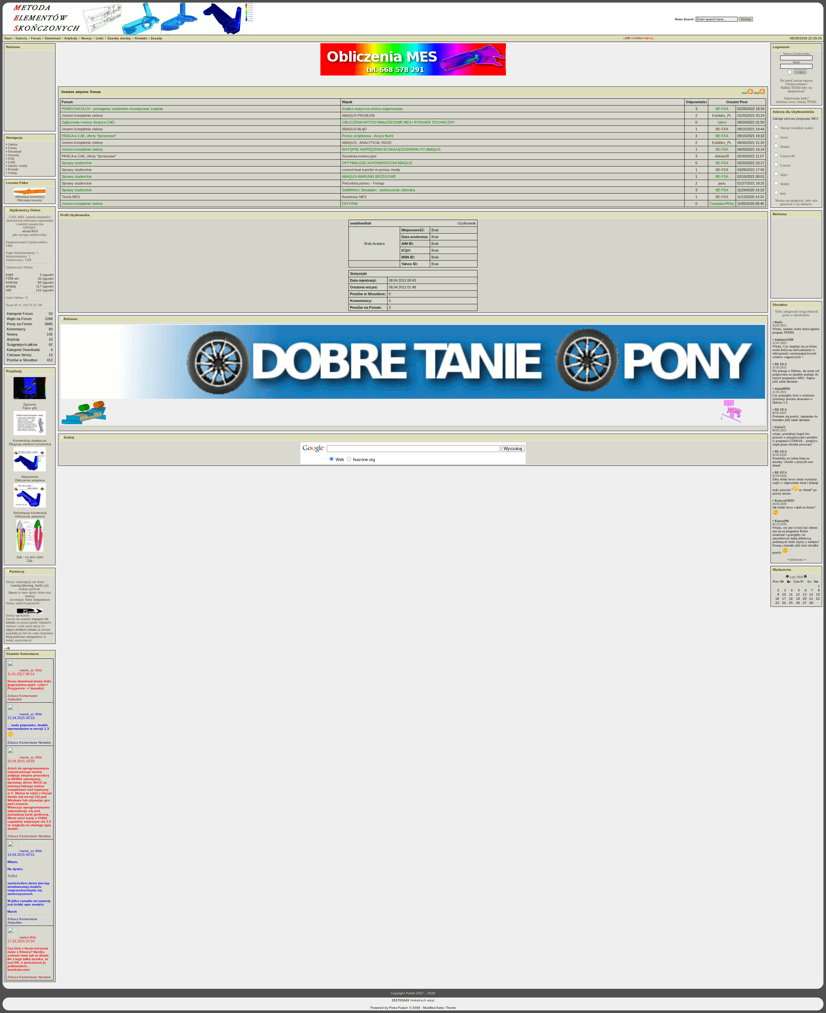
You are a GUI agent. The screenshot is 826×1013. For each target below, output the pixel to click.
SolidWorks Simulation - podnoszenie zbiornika (378, 190)
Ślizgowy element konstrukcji (30, 444)
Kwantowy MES (354, 197)
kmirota (11, 282)
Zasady (156, 38)
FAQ (11, 158)
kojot (9, 274)
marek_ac (27, 670)
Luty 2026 (796, 577)
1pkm (722, 122)
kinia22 (780, 427)
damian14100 (784, 339)
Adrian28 (722, 156)
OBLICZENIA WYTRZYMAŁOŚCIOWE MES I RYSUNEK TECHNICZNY (398, 122)
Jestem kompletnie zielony (82, 115)
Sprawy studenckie (77, 163)
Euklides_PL (721, 115)
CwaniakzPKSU (722, 204)
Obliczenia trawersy (29, 200)
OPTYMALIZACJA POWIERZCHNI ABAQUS (377, 163)
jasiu (721, 183)
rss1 (745, 93)
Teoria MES (71, 197)
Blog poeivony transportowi (24, 636)
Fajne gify (30, 408)
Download (52, 38)
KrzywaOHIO (784, 500)
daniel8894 (782, 388)
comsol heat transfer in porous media (371, 170)
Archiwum (796, 559)
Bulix (778, 322)
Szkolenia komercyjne (359, 156)
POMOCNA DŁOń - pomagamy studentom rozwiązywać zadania (112, 109)
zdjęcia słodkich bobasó (21, 629)
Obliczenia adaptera (30, 480)
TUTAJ (12, 876)
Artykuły (70, 38)
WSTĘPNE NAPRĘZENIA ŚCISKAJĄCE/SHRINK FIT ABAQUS (391, 149)
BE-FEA (722, 109)
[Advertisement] (29, 90)
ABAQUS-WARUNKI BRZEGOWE (369, 176)
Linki (100, 38)
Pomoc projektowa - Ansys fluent (367, 136)
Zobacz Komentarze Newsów (29, 742)
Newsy (86, 38)
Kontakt (141, 38)
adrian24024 (30, 231)
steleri (24, 937)
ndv (9, 290)
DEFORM (350, 204)
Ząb (30, 560)
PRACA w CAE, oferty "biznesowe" (89, 136)
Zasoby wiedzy (119, 38)
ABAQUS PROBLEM (358, 115)
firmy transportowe (37, 599)
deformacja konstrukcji (30, 196)
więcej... (636, 38)
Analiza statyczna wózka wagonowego (372, 109)
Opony (12, 592)
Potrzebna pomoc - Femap (363, 183)
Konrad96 (782, 521)
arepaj (10, 286)
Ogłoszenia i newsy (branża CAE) (88, 122)
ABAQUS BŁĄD (354, 129)
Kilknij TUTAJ (791, 87)
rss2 (757, 93)
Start (8, 38)
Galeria (21, 38)
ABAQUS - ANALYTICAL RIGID (366, 143)
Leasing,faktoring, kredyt (27, 585)
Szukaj (12, 173)
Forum (36, 38)
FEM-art (12, 278)
